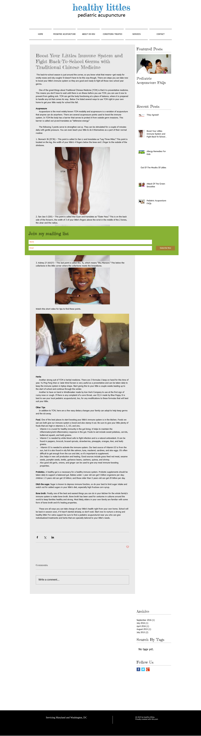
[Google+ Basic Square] (148, 669)
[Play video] (82, 340)
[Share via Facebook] (37, 537)
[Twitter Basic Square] (143, 669)
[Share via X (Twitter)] (44, 537)
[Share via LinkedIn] (52, 537)
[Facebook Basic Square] (138, 669)
